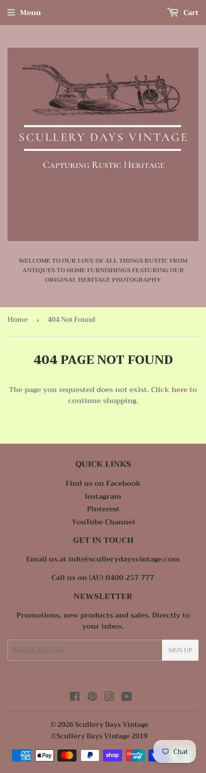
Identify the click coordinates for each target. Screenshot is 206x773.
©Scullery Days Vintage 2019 (99, 736)
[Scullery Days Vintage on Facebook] (75, 698)
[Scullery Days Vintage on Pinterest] (92, 698)
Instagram (103, 496)
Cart (190, 13)
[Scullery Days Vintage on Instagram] (109, 698)
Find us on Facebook (103, 483)
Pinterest (103, 509)
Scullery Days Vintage (111, 724)
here (180, 389)
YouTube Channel (103, 522)
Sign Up (180, 650)
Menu (30, 13)
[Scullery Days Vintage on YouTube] (127, 698)
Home (18, 319)
